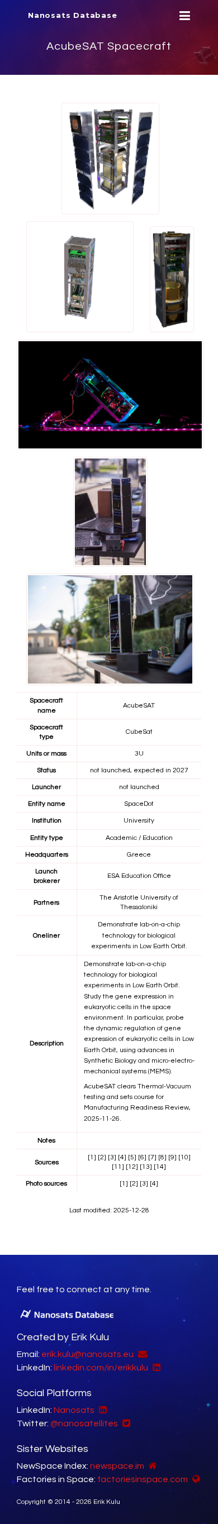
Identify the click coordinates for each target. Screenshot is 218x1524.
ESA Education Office (139, 876)
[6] (142, 1157)
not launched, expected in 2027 (139, 770)
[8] (162, 1157)
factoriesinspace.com (142, 1479)
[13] (146, 1167)
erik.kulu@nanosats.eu (87, 1354)
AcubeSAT (139, 705)
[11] (118, 1167)
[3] (112, 1157)
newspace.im (117, 1465)
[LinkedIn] (155, 1367)
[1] (92, 1157)
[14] (160, 1167)
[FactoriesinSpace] (194, 1479)
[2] (102, 1157)
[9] (172, 1157)
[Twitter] (125, 1423)
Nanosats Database (72, 15)
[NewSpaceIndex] (151, 1465)
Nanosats (74, 1410)
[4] (122, 1157)
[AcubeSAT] (110, 158)
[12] (132, 1167)
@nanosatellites (84, 1423)
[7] (152, 1157)
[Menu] (183, 15)
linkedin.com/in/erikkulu (101, 1367)
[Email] (141, 1354)
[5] (132, 1157)
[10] (184, 1157)
